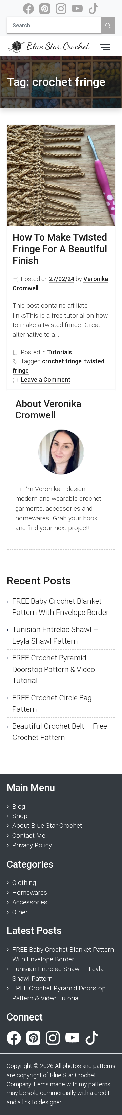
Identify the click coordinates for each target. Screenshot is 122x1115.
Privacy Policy (32, 845)
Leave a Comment (45, 380)
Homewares (29, 892)
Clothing (24, 883)
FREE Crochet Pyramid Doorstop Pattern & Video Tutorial (53, 669)
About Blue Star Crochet (47, 826)
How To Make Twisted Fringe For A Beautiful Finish (60, 249)
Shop (19, 816)
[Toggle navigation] (104, 46)
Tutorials (59, 352)
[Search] (108, 25)
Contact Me (28, 835)
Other (20, 912)
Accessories (29, 902)
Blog (18, 806)
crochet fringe (62, 361)
